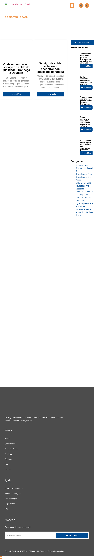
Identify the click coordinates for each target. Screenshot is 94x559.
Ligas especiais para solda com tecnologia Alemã (85, 206)
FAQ (6, 509)
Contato (8, 469)
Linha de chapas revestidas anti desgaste (83, 186)
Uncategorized (82, 165)
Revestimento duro (84, 174)
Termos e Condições (13, 493)
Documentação (11, 499)
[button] (72, 5)
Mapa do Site (10, 504)
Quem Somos (10, 444)
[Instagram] (87, 5)
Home (7, 439)
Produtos (8, 454)
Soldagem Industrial (84, 168)
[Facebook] (81, 5)
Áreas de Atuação (12, 449)
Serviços (79, 171)
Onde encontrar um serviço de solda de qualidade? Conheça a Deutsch (16, 68)
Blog (6, 464)
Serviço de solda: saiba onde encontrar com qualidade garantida (50, 67)
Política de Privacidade (14, 488)
